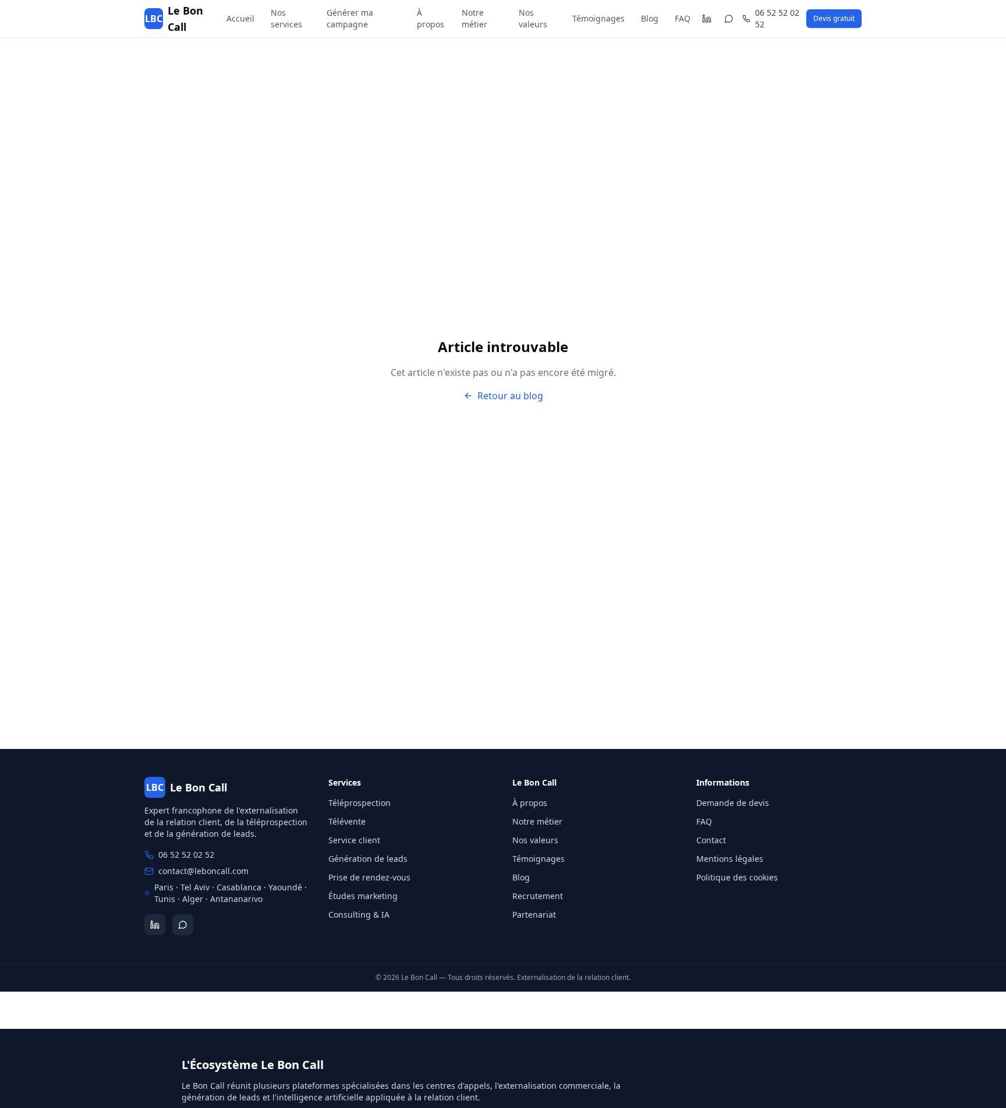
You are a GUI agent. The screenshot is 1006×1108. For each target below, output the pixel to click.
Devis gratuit (834, 18)
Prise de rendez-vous (369, 877)
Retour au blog (510, 395)
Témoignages (598, 18)
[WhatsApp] (729, 18)
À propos (430, 18)
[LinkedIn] (706, 18)
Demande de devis (732, 802)
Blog (649, 18)
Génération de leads (368, 858)
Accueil (240, 18)
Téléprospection (359, 802)
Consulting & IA (358, 914)
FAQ (682, 18)
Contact (711, 840)
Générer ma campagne (350, 18)
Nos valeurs (533, 18)
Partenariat (534, 914)
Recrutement (537, 895)
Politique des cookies (737, 877)
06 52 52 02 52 (777, 18)
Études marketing (363, 895)
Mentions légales (729, 858)
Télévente (347, 821)
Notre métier (474, 18)
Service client (354, 840)
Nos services (286, 18)
